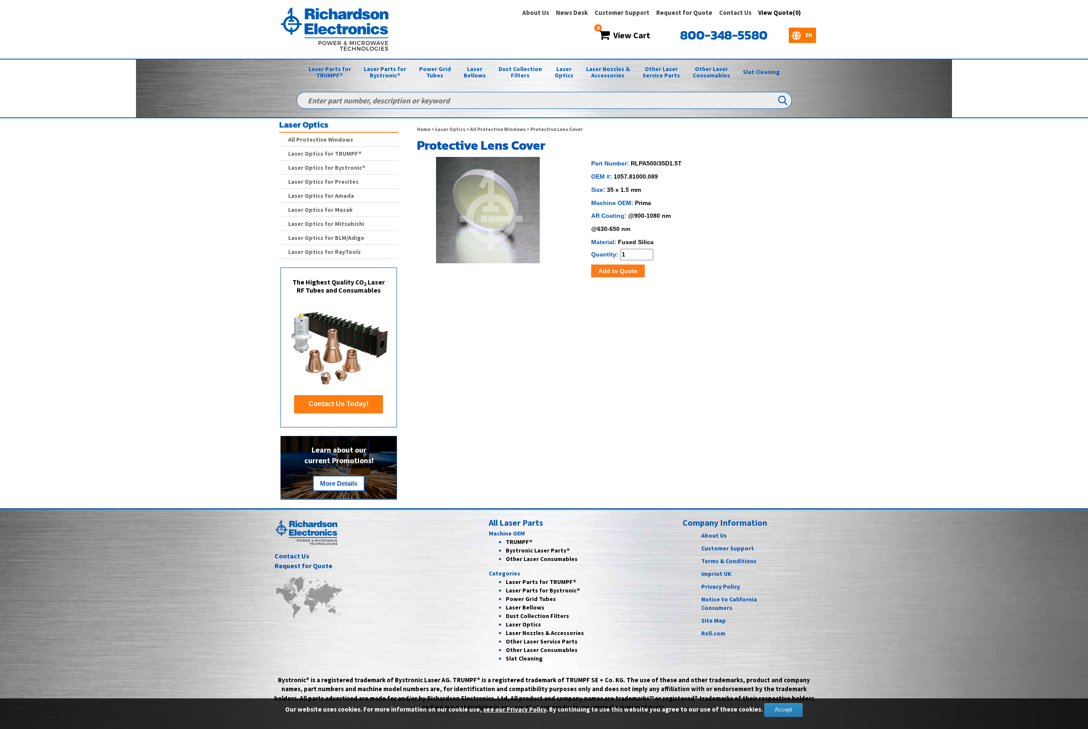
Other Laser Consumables (711, 72)
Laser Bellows (475, 72)
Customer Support (622, 13)
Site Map (713, 620)
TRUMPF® (519, 542)
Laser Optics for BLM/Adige (326, 238)
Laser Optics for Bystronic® (327, 167)
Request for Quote (684, 13)
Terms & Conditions (728, 561)
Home (424, 129)
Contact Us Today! (338, 403)
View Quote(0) (779, 13)
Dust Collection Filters (520, 72)
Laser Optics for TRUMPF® (325, 153)
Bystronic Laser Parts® (538, 550)
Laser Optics (564, 72)
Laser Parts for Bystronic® (385, 72)
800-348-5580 (724, 35)
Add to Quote (618, 271)
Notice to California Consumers (729, 603)
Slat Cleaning (761, 72)
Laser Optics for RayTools (324, 252)
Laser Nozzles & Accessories (608, 72)
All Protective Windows (498, 129)
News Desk (572, 13)
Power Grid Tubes (435, 72)
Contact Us (735, 13)
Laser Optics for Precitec (323, 181)
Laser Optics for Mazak (320, 210)
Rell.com (713, 633)
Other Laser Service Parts (661, 72)
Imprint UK (716, 574)
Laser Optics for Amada (321, 195)
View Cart (630, 35)
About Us (535, 13)
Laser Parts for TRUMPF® (330, 72)
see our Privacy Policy (514, 709)
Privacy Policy (720, 586)
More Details (338, 483)
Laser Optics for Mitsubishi (326, 224)
